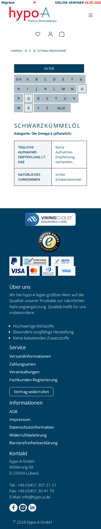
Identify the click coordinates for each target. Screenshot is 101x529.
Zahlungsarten (22, 364)
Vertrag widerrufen (31, 391)
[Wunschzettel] (38, 34)
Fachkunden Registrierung (33, 379)
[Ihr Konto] (50, 34)
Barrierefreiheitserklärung (33, 442)
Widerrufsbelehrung (28, 435)
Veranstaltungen (24, 371)
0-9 (18, 79)
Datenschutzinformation (31, 427)
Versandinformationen (30, 356)
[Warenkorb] (62, 34)
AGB (13, 411)
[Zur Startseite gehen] (33, 14)
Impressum (20, 419)
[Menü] (90, 15)
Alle (61, 108)
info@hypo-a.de (36, 497)
